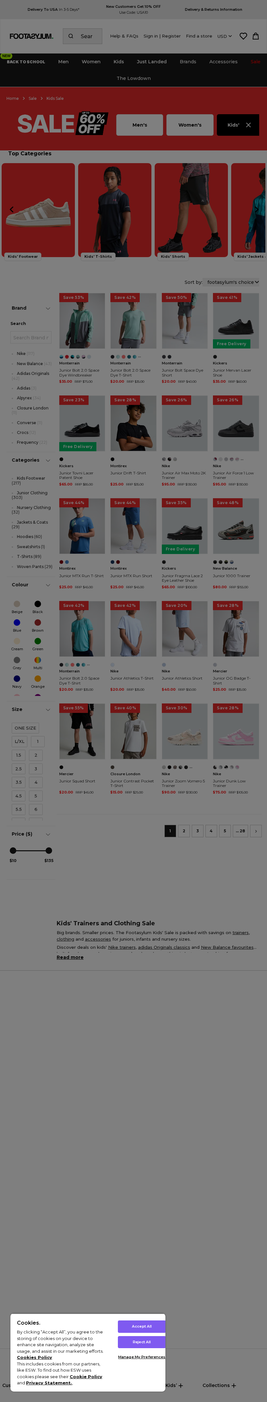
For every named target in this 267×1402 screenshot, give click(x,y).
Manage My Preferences (141, 1357)
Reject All (142, 1342)
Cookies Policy (34, 1357)
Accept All (142, 1326)
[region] (87, 1352)
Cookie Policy (86, 1376)
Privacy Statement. (49, 1382)
